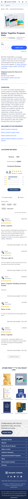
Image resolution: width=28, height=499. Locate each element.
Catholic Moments (7, 452)
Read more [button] (9, 239)
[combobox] (14, 5)
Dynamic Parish (6, 439)
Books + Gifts (4, 9)
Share (22, 51)
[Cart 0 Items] (26, 2)
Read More (4, 79)
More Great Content (8, 462)
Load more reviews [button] (14, 356)
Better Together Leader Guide (10, 132)
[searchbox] (8, 197)
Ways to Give (5, 449)
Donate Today (6, 432)
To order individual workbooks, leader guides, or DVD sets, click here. (13, 66)
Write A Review (14, 189)
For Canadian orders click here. (10, 77)
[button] (19, 2)
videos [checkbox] (3, 204)
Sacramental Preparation (16, 9)
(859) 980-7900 (6, 481)
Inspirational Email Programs (11, 455)
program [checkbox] (9, 204)
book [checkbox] (15, 204)
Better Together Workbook (9, 129)
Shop (3, 459)
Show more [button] (10, 208)
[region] (13, 177)
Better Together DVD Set (8, 135)
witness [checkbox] (4, 208)
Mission (3, 443)
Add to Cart (19, 47)
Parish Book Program (8, 446)
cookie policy (13, 497)
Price (2, 42)
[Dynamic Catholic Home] (10, 2)
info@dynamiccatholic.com (19, 481)
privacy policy (20, 495)
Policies (4, 465)
